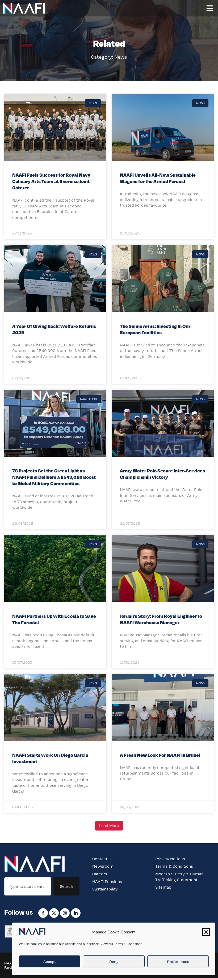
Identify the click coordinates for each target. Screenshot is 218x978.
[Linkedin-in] (76, 913)
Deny (114, 961)
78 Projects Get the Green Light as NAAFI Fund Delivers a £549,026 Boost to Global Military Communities (54, 476)
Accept (49, 961)
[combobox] (27, 886)
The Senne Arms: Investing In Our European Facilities (155, 329)
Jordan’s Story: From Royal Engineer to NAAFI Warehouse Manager (161, 619)
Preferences (178, 961)
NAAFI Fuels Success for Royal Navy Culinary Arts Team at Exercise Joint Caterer (51, 181)
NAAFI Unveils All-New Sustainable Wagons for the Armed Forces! (158, 178)
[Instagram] (65, 913)
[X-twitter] (54, 913)
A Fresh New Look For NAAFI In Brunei (160, 755)
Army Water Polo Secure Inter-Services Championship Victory (162, 473)
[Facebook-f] (43, 913)
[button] (206, 932)
